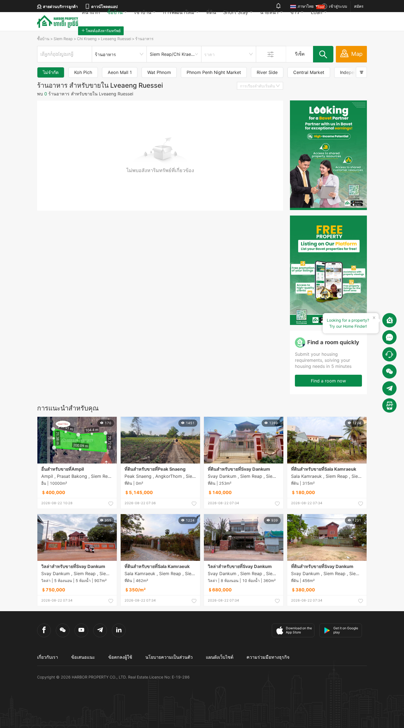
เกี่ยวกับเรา (47, 657)
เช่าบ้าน (142, 12)
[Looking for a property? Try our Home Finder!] (389, 320)
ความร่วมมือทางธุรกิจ (268, 657)
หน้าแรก (91, 12)
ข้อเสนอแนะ (83, 657)
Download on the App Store (299, 630)
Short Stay (235, 12)
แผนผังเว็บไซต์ (219, 657)
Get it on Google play (345, 630)
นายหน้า (269, 12)
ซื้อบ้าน (115, 12)
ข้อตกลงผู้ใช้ (120, 657)
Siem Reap (63, 38)
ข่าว (294, 12)
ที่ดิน (211, 12)
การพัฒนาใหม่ (178, 12)
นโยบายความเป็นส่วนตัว (169, 657)
